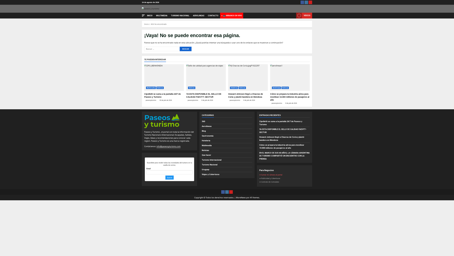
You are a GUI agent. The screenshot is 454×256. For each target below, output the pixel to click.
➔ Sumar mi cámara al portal (270, 175)
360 (203, 121)
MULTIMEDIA (161, 15)
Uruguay (205, 169)
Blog (204, 131)
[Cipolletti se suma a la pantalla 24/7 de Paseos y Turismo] (164, 77)
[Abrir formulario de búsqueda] (293, 15)
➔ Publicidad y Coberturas (269, 178)
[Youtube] (310, 2)
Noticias (160, 88)
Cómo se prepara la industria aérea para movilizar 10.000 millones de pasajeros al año (289, 97)
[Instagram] (306, 2)
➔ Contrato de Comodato (269, 182)
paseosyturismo (151, 100)
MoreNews (241, 197)
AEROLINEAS (198, 15)
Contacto (213, 15)
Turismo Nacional (209, 165)
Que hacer (206, 155)
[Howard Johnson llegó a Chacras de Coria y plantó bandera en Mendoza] (248, 77)
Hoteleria (234, 88)
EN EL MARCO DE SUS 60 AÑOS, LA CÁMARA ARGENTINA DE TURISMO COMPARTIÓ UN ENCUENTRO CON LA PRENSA (284, 156)
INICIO (150, 15)
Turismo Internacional (211, 160)
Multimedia (151, 88)
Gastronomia (207, 136)
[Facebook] (302, 2)
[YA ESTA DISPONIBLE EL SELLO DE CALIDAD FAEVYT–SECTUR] (206, 77)
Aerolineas (276, 88)
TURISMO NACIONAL (180, 15)
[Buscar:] (162, 49)
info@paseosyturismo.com (169, 146)
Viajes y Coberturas (210, 174)
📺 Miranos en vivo (232, 15)
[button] (143, 15)
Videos (307, 15)
